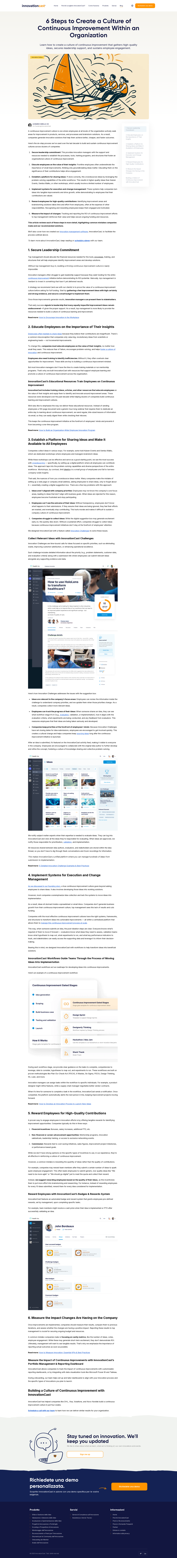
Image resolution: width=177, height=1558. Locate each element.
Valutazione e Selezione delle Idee (44, 1518)
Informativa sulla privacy (121, 1533)
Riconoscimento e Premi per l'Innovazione (47, 1533)
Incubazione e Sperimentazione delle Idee (46, 1521)
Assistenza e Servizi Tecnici (82, 1518)
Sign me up (85, 1454)
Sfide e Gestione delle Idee (41, 1515)
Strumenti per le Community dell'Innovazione (47, 1536)
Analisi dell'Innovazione (40, 1543)
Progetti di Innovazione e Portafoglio (45, 1524)
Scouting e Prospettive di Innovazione (45, 1527)
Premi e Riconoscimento (121, 1521)
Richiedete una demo (129, 1486)
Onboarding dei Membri (40, 1540)
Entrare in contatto (119, 1530)
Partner (115, 1527)
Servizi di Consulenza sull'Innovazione (85, 1515)
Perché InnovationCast (121, 1518)
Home (115, 1515)
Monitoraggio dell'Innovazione (42, 1530)
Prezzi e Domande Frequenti (123, 1524)
